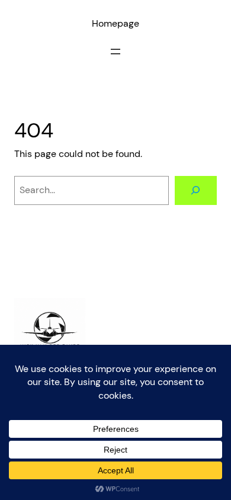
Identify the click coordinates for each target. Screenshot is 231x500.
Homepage (115, 23)
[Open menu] (115, 51)
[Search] (196, 191)
